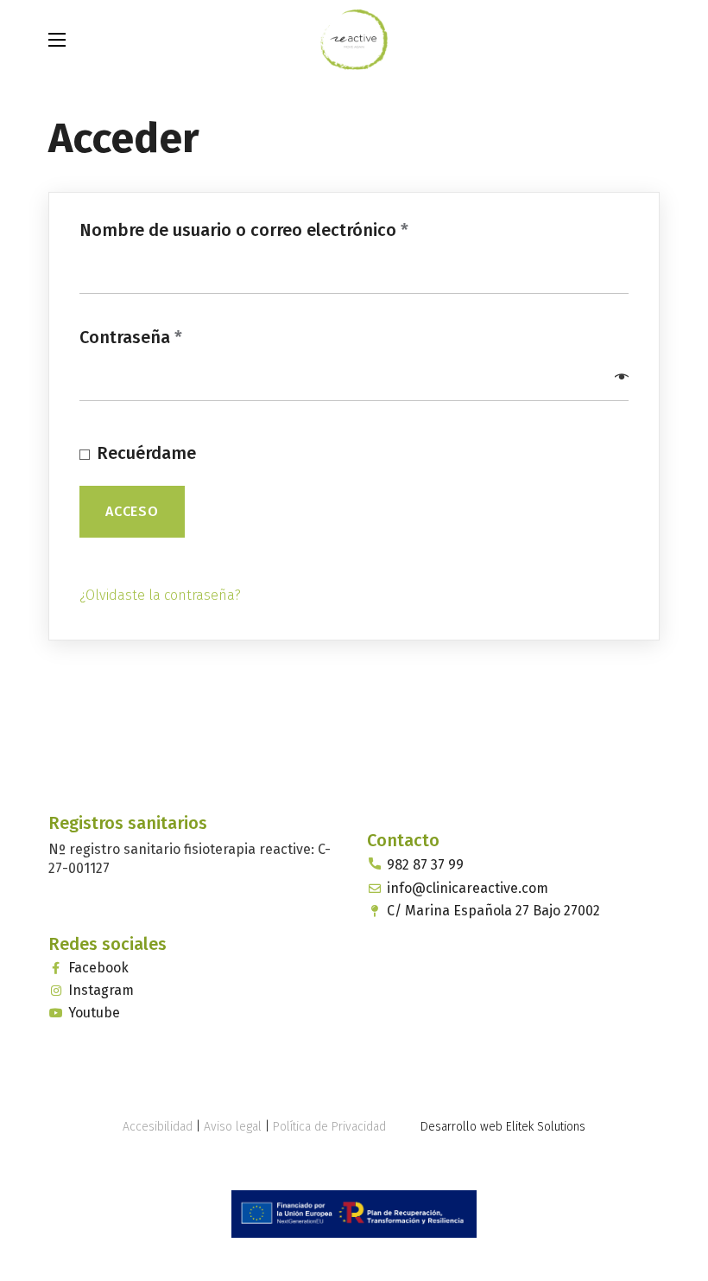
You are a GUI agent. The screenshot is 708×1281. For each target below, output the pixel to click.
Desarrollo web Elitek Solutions (502, 1126)
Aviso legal (233, 1126)
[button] (651, 39)
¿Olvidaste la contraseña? (160, 595)
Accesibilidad (158, 1126)
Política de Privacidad (329, 1126)
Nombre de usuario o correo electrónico (288, 229)
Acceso (132, 511)
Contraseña (175, 336)
